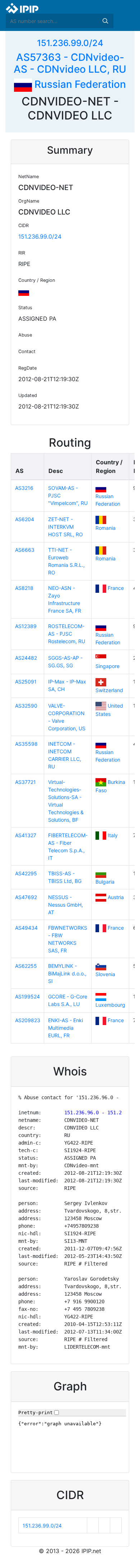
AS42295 (26, 873)
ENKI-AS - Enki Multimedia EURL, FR (65, 1027)
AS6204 (24, 519)
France (116, 588)
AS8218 (24, 588)
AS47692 (26, 897)
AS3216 (24, 488)
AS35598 (26, 744)
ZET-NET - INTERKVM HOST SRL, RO (65, 526)
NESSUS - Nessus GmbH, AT (65, 904)
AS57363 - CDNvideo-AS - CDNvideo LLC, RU (70, 63)
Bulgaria (105, 882)
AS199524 (27, 996)
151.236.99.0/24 (70, 43)
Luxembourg (110, 1005)
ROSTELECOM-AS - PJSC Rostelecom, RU (66, 633)
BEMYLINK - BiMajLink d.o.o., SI (67, 973)
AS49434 (26, 928)
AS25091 (26, 681)
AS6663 (24, 550)
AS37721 (25, 782)
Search (105, 21)
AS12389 (26, 626)
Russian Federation (79, 84)
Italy (113, 835)
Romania (105, 528)
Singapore (107, 666)
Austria (116, 897)
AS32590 (26, 706)
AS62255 (26, 966)
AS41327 (25, 835)
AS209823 (27, 1020)
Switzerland (109, 690)
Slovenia (105, 974)
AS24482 (26, 658)
